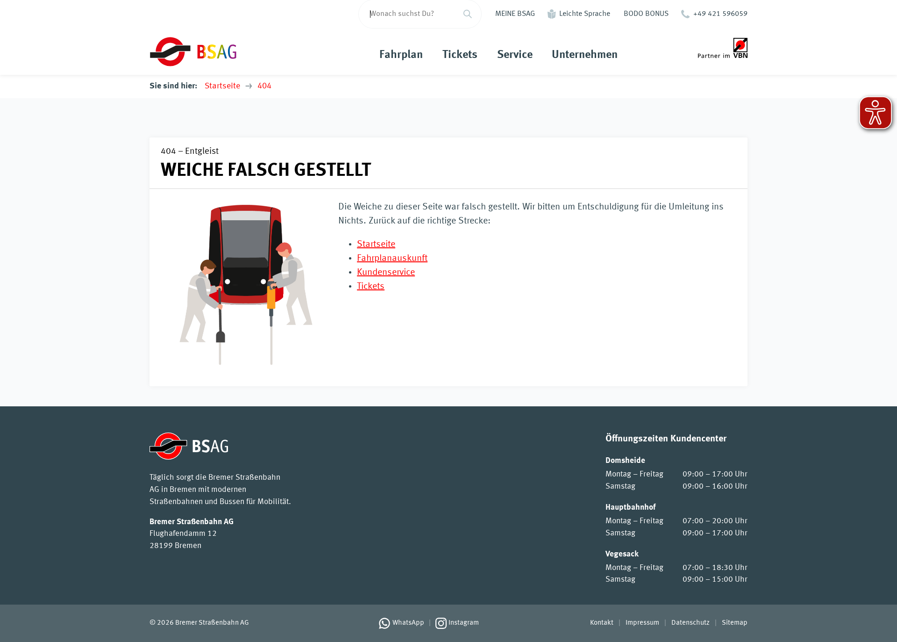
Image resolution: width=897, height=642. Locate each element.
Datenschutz (690, 623)
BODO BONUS (646, 14)
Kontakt (601, 623)
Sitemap (735, 623)
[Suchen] (467, 14)
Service (515, 55)
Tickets (459, 55)
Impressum (642, 623)
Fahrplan (401, 55)
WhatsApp (408, 623)
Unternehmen (585, 55)
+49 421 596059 (720, 14)
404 (264, 86)
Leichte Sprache (584, 14)
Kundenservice (386, 272)
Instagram (463, 623)
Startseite (222, 86)
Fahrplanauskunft (392, 258)
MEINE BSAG (515, 14)
